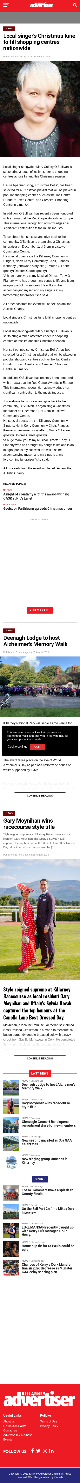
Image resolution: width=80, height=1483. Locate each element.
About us (9, 1421)
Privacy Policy (49, 1426)
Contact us (10, 1430)
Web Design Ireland (39, 1477)
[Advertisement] (40, 563)
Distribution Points (14, 1426)
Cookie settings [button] (17, 746)
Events (7, 1439)
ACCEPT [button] (38, 746)
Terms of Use (48, 1421)
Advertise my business (17, 1435)
